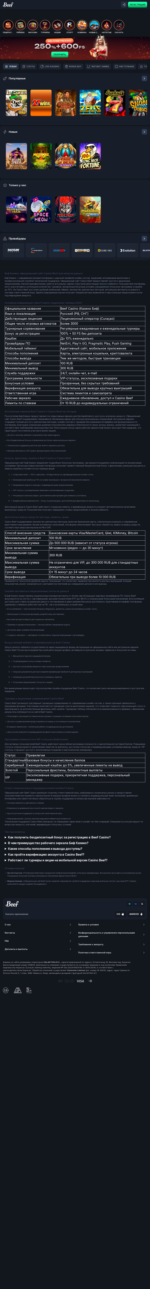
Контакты (10, 932)
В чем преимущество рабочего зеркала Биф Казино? (48, 843)
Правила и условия (88, 924)
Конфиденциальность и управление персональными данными (106, 934)
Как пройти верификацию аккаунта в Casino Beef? (46, 854)
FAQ (7, 941)
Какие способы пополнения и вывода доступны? (45, 849)
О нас (8, 924)
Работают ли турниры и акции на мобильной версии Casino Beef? (58, 860)
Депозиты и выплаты (16, 949)
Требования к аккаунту (90, 944)
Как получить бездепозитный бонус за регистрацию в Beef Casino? (59, 837)
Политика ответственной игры (94, 952)
